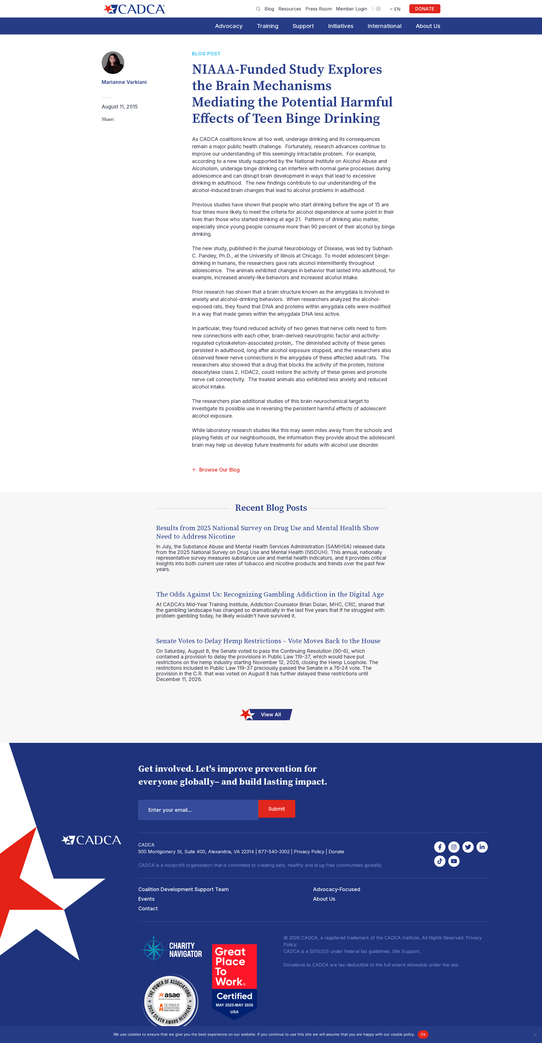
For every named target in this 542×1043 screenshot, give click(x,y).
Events (146, 899)
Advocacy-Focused (336, 889)
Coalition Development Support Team (183, 889)
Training (267, 26)
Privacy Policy (309, 851)
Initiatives (340, 26)
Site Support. (406, 951)
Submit (276, 809)
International (385, 26)
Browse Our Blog (219, 470)
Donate (424, 9)
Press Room (318, 9)
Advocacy (229, 26)
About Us (428, 26)
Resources (289, 9)
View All (271, 714)
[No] (535, 1034)
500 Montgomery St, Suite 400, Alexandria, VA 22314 (196, 851)
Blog (269, 9)
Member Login (351, 9)
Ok (423, 1034)
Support (303, 26)
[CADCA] (134, 9)
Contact (148, 908)
